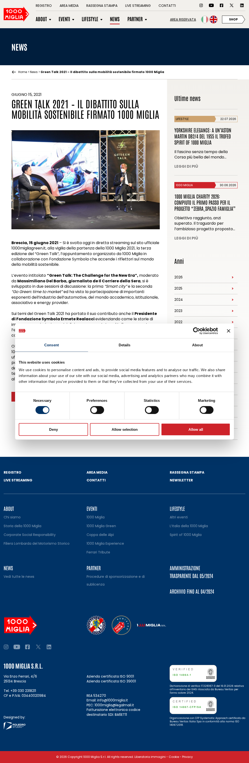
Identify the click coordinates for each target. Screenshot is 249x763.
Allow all (195, 429)
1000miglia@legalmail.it (114, 705)
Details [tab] (125, 345)
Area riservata (183, 19)
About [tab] (197, 345)
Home (22, 72)
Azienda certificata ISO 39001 (111, 681)
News (34, 72)
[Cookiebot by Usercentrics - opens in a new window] (196, 330)
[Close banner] (228, 330)
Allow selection (125, 429)
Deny (53, 429)
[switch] (97, 410)
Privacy (187, 757)
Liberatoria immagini (150, 757)
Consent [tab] (51, 345)
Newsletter (181, 480)
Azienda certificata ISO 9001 (110, 676)
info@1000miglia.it (112, 700)
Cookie (174, 757)
